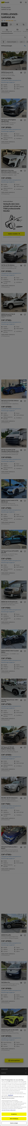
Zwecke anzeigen (14, 1123)
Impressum (10, 1095)
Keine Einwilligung (14, 1118)
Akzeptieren (14, 1114)
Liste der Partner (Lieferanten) (8, 1110)
